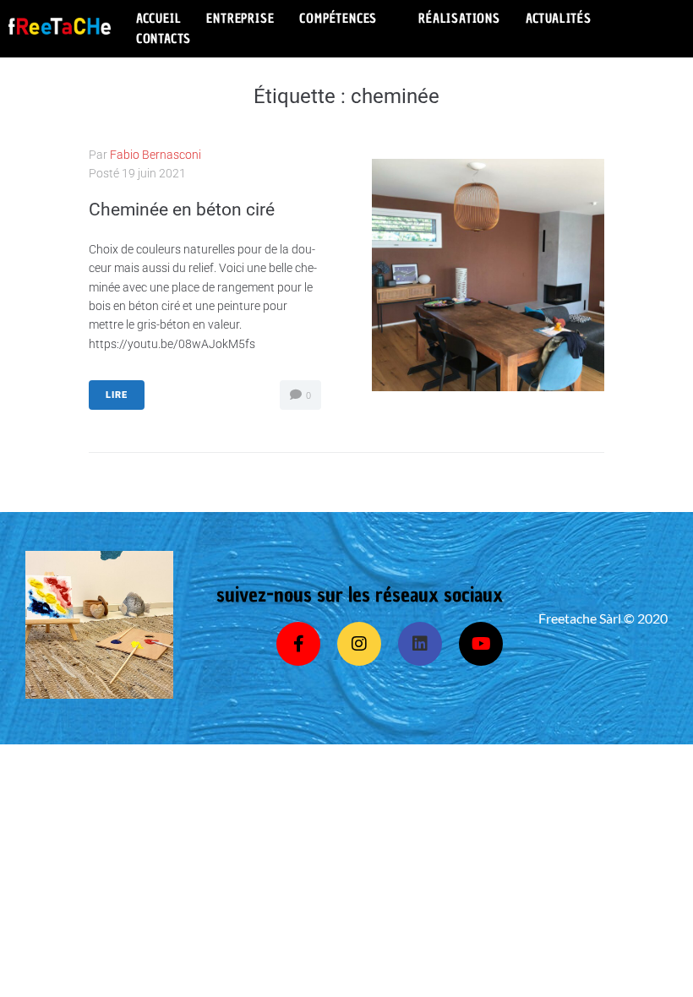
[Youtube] (481, 644)
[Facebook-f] (298, 644)
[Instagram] (359, 644)
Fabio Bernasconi (155, 154)
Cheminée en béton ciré (182, 209)
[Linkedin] (420, 644)
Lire (117, 395)
